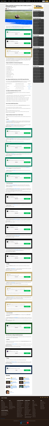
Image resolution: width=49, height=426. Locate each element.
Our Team (34, 407)
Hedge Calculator (42, 406)
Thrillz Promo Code (27, 405)
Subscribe (47, 1)
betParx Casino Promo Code (37, 70)
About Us (33, 406)
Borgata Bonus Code (36, 33)
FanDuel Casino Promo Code (37, 76)
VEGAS (13, 297)
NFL (32, 1)
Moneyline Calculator (42, 407)
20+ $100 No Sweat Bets (17, 188)
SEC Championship (36, 53)
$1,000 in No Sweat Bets (17, 219)
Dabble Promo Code (27, 407)
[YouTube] (44, 397)
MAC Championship (36, 64)
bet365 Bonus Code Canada (20, 415)
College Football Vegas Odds (4, 406)
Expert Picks (13, 1)
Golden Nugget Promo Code (37, 77)
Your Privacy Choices (2, 418)
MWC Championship (36, 60)
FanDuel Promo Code (36, 26)
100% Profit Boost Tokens (18, 249)
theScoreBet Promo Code (36, 29)
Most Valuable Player (36, 41)
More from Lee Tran (12, 392)
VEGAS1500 (13, 282)
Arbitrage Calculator (42, 408)
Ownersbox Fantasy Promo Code (28, 416)
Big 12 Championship (36, 57)
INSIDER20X (16, 317)
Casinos (17, 1)
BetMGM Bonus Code (36, 22)
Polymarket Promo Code (36, 13)
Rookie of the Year (36, 42)
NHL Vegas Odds (3, 408)
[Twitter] (42, 397)
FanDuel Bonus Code (19, 405)
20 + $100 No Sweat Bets (29, 86)
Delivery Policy (34, 413)
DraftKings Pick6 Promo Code (28, 417)
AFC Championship (36, 45)
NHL (39, 1)
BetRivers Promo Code (36, 32)
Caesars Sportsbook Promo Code (20, 407)
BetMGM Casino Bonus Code (37, 69)
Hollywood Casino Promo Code (37, 80)
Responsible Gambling (35, 405)
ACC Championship (36, 54)
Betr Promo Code (26, 408)
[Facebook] (40, 397)
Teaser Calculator (42, 405)
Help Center (34, 408)
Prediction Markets (28, 1)
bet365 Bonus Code (19, 406)
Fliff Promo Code (26, 406)
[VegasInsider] (4, 398)
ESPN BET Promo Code (19, 408)
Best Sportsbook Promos (36, 19)
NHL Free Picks (10, 408)
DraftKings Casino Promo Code (37, 73)
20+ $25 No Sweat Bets (17, 235)
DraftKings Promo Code (36, 25)
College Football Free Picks (12, 406)
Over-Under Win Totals (36, 38)
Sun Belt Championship (36, 61)
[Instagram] (47, 397)
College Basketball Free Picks (12, 407)
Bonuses (9, 1)
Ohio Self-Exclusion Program (24, 421)
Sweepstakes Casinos (21, 1)
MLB (37, 1)
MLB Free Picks (10, 405)
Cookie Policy (34, 414)
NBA (34, 1)
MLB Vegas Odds (3, 405)
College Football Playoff (36, 50)
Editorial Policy (34, 415)
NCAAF (42, 1)
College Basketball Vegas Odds (4, 407)
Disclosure (28, 424)
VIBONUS (12, 124)
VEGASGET (29, 87)
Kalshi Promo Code (27, 413)
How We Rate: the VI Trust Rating (4, 411)
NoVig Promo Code (36, 14)
